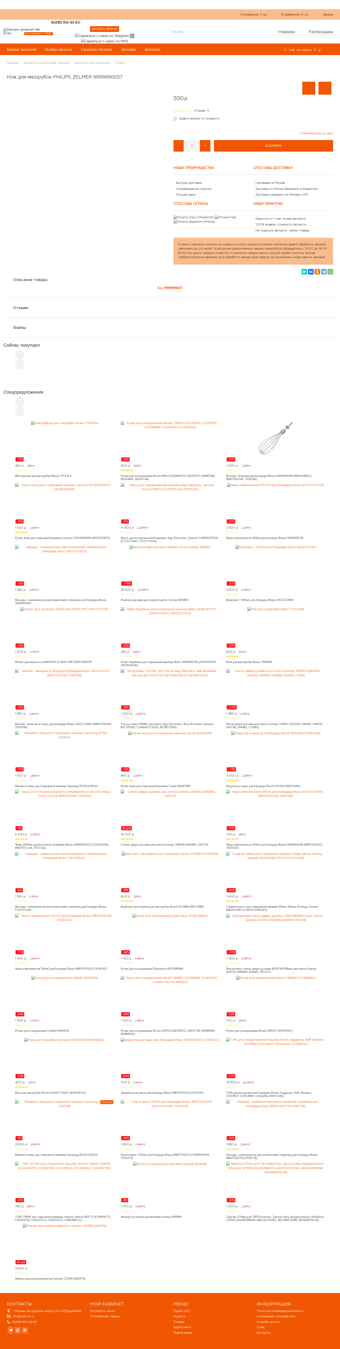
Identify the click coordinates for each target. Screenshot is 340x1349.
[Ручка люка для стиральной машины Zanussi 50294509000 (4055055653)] (64, 503)
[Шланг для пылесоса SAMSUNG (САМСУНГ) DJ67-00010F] (64, 627)
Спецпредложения (23, 392)
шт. (254, 14)
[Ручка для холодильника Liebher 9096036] (64, 996)
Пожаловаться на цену (316, 133)
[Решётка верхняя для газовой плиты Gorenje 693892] (170, 565)
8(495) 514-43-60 (65, 22)
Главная (13, 63)
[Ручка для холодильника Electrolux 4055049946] (170, 934)
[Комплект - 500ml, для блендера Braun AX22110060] (275, 565)
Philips (120, 63)
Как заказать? (69, 14)
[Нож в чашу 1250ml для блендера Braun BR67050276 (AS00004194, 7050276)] (170, 1120)
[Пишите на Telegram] (102, 35)
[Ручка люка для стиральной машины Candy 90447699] (170, 751)
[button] (308, 88)
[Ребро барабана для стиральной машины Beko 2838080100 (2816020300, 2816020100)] (170, 627)
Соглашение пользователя (276, 1316)
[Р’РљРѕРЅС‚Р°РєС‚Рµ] (311, 272)
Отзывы (20, 307)
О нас (90, 14)
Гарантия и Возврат (96, 49)
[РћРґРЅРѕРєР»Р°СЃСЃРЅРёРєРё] (317, 272)
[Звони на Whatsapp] (132, 35)
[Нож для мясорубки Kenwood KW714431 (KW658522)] (64, 1058)
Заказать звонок (104, 29)
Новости (179, 1316)
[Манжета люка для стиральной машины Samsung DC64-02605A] (64, 1120)
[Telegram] (324, 272)
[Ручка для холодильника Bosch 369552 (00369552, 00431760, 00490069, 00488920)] (170, 996)
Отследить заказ (102, 1311)
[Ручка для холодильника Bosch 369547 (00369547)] (275, 996)
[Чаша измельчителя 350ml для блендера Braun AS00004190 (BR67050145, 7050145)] (275, 810)
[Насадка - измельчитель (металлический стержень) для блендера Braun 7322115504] (64, 872)
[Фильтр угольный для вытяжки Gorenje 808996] (170, 1182)
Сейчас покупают (21, 345)
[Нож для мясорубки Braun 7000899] (275, 627)
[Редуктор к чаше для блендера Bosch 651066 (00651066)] (275, 751)
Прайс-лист (181, 1311)
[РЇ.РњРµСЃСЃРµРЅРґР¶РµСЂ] (304, 272)
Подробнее (72, 1311)
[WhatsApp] (330, 272)
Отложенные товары (105, 1316)
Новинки (286, 31)
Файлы (19, 327)
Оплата (106, 14)
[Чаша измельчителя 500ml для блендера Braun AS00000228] (275, 503)
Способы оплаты (268, 1322)
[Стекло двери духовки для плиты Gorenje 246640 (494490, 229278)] (170, 810)
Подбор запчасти (58, 49)
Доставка (128, 49)
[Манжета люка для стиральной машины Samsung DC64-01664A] (64, 751)
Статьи (124, 14)
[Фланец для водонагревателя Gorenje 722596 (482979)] (64, 1244)
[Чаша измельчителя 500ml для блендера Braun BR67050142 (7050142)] (64, 934)
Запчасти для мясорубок (92, 63)
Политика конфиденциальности (280, 1311)
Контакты (152, 49)
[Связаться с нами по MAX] (25, 1330)
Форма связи (182, 1333)
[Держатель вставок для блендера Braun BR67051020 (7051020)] (170, 1058)
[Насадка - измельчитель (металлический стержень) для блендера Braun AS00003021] (64, 565)
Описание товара (30, 279)
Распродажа (321, 31)
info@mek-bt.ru (23, 1316)
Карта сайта (182, 1327)
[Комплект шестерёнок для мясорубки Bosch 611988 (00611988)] (170, 872)
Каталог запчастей (21, 49)
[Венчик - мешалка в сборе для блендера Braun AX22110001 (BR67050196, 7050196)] (64, 689)
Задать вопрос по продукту (199, 118)
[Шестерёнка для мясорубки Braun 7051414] (64, 441)
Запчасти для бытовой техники (46, 63)
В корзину (273, 146)
